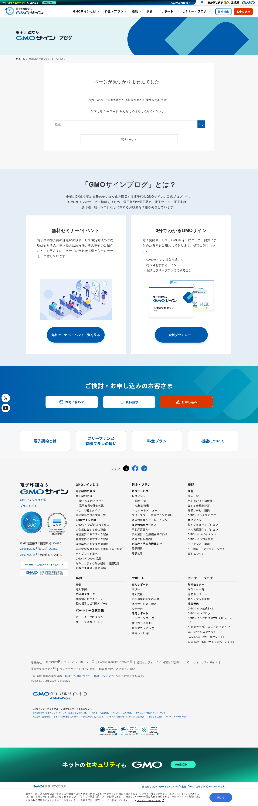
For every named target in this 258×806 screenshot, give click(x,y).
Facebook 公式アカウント (204, 637)
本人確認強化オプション (203, 529)
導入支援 (137, 594)
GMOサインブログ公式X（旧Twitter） (211, 618)
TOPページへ (129, 139)
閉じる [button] (221, 797)
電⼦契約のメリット (91, 501)
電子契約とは (84, 496)
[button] (129, 730)
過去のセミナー (197, 594)
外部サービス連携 (199, 510)
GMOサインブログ (199, 613)
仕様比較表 (142, 505)
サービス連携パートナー (91, 622)
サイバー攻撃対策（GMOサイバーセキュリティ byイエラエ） (79, 716)
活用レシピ (139, 633)
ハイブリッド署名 (87, 554)
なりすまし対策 (155, 716)
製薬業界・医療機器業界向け (150, 534)
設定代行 (137, 609)
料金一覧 (140, 501)
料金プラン (139, 496)
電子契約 (137, 548)
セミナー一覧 (196, 589)
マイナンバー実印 (199, 544)
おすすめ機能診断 (199, 505)
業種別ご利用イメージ (89, 599)
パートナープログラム (89, 617)
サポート (137, 589)
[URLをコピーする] (144, 469)
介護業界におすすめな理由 (92, 534)
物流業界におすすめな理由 (92, 539)
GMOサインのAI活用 (88, 558)
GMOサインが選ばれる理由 (92, 524)
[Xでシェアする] (126, 469)
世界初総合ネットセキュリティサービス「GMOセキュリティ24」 (60, 712)
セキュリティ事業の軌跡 (176, 716)
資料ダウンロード (181, 335)
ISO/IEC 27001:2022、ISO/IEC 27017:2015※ (92, 676)
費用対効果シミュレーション (150, 520)
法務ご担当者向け (143, 539)
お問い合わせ (71, 402)
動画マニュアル (141, 628)
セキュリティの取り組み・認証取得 (98, 563)
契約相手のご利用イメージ (92, 603)
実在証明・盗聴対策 (41, 716)
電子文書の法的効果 (91, 505)
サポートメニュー (146, 510)
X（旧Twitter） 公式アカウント (207, 627)
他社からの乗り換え (144, 604)
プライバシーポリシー (149, 800)
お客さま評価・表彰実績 (91, 568)
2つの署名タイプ (89, 510)
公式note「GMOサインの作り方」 (209, 642)
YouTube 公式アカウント (203, 632)
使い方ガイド (140, 623)
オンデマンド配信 (199, 599)
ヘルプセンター (141, 618)
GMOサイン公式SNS (200, 608)
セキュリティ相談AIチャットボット (151, 712)
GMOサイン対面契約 (200, 539)
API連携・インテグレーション (206, 549)
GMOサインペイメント (202, 534)
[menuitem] (86, 11)
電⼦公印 (137, 553)
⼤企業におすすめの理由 (91, 529)
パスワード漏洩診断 (100, 712)
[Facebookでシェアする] (135, 469)
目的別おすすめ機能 (200, 501)
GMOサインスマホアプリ (203, 515)
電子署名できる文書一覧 (91, 515)
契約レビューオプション (203, 524)
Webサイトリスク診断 (122, 712)
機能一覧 (193, 496)
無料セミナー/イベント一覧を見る (76, 335)
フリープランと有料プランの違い (152, 515)
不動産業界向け (141, 529)
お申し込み (243, 11)
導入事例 (81, 589)
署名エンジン (196, 554)
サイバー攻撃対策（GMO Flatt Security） (127, 716)
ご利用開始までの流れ (145, 599)
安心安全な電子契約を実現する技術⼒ (99, 549)
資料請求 (223, 11)
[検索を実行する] (201, 124)
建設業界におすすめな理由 (92, 544)
